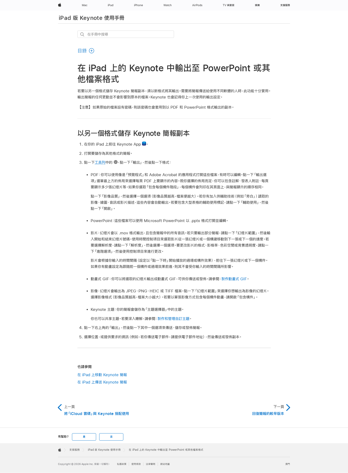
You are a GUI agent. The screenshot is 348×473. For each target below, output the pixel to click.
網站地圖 (165, 464)
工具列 (100, 162)
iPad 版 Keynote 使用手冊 (92, 18)
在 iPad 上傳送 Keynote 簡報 (102, 382)
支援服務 (74, 449)
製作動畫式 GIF (234, 279)
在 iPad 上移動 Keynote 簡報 (102, 375)
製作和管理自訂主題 (173, 319)
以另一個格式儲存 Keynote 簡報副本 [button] (133, 133)
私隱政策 (121, 464)
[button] (86, 50)
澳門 (287, 464)
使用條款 (136, 464)
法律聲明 (150, 464)
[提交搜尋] (82, 34)
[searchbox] (125, 34)
